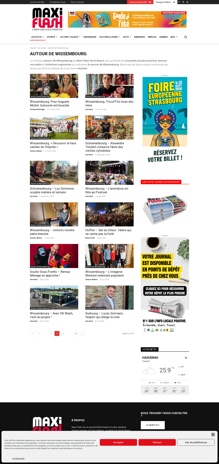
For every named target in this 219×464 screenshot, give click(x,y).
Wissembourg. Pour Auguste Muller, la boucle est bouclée (49, 103)
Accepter (118, 442)
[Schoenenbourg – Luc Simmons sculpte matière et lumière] (54, 173)
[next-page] (82, 333)
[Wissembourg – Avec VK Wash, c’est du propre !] (54, 298)
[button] (213, 434)
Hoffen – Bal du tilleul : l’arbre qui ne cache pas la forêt (108, 232)
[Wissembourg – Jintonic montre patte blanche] (54, 214)
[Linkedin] (187, 2)
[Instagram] (183, 2)
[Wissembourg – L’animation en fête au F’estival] (109, 173)
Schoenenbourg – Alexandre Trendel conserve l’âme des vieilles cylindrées (104, 146)
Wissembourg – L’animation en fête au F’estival (106, 190)
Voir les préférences (196, 442)
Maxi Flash (90, 238)
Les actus (42, 48)
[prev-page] (32, 333)
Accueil (33, 48)
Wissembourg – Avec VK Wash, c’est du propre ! (51, 315)
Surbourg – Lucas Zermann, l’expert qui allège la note (104, 315)
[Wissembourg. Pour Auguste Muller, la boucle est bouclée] (54, 86)
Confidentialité (18, 458)
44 (76, 333)
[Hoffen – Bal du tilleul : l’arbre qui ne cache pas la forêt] (109, 214)
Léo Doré (89, 109)
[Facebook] (179, 2)
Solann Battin (36, 151)
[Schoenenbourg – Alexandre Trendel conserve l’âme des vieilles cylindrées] (109, 127)
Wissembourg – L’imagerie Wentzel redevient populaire (104, 273)
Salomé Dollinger (37, 109)
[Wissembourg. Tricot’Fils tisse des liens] (109, 86)
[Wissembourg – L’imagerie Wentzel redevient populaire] (109, 256)
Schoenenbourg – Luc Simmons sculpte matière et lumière (52, 190)
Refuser (157, 442)
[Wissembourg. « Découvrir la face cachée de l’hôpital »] (54, 127)
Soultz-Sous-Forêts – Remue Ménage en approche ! (50, 273)
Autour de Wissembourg (40, 97)
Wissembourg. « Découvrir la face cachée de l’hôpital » (53, 145)
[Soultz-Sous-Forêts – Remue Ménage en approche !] (54, 256)
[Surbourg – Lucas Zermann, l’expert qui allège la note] (109, 298)
